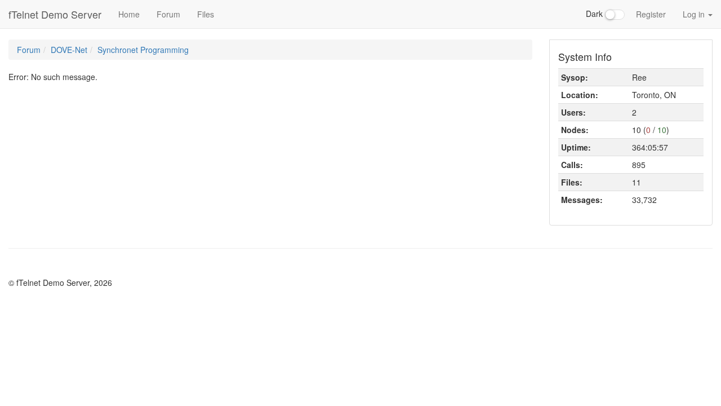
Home (129, 14)
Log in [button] (695, 14)
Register (651, 14)
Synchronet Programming (143, 49)
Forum (168, 14)
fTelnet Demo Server (54, 14)
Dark (595, 13)
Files (205, 14)
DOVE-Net (69, 49)
